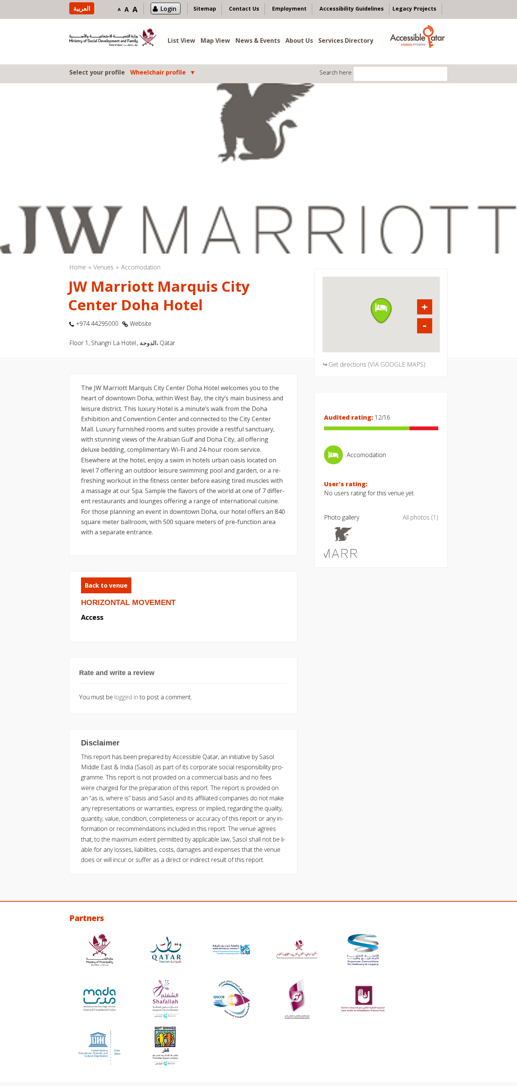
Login (168, 9)
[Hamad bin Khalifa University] (231, 950)
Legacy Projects (414, 8)
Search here (335, 72)
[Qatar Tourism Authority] (165, 950)
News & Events (257, 40)
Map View (215, 40)
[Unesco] (99, 1047)
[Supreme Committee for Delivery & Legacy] (363, 950)
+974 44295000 (97, 323)
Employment (289, 8)
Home (77, 267)
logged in (126, 697)
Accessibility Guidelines (351, 8)
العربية (81, 8)
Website (140, 323)
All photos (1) (420, 517)
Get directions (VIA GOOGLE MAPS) (377, 364)
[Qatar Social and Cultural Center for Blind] (231, 1000)
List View (181, 40)
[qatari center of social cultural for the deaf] (297, 1000)
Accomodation (140, 267)
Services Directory (345, 40)
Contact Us (244, 8)
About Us (299, 40)
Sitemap (204, 8)
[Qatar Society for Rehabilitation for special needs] (363, 1000)
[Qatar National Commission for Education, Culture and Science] (297, 950)
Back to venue (106, 585)
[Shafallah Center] (165, 1000)
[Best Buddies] (165, 1047)
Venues (103, 267)
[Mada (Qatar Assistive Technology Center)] (99, 1000)
